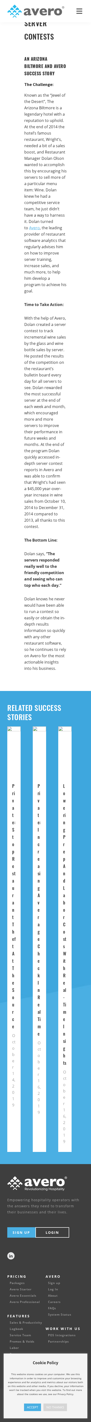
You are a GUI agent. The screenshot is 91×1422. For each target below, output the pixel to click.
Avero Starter (21, 1289)
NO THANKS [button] (55, 1407)
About (53, 1296)
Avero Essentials (23, 1296)
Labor (14, 1348)
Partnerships (58, 1342)
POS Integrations (62, 1335)
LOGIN (52, 1232)
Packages (17, 1283)
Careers (54, 1302)
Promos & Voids (22, 1342)
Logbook (16, 1329)
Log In (53, 1289)
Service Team (20, 1335)
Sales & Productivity (26, 1323)
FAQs (52, 1308)
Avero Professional (25, 1302)
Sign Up (21, 1232)
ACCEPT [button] (32, 1407)
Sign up (54, 1283)
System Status (59, 1315)
